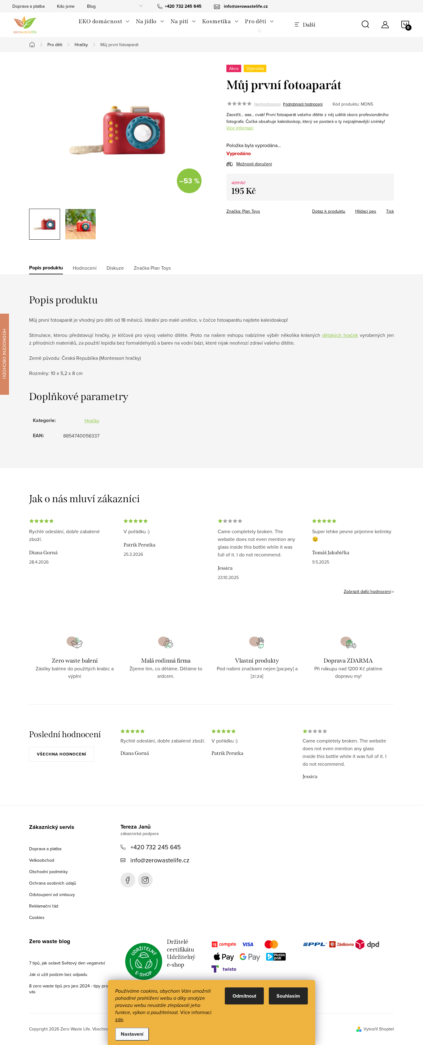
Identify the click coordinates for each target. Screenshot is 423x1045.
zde (119, 1019)
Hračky (92, 420)
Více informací (239, 128)
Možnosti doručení (254, 164)
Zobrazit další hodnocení (367, 591)
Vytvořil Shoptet (379, 1029)
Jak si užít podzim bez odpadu (58, 974)
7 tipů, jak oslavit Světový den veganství (67, 963)
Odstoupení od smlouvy (52, 894)
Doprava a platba (28, 6)
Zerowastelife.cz (127, 880)
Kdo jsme (66, 6)
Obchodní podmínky (48, 871)
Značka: (243, 211)
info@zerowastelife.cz (159, 860)
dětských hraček (340, 335)
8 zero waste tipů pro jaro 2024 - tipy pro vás (68, 989)
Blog (91, 6)
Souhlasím (288, 995)
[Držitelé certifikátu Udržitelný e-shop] (143, 961)
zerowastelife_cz (145, 880)
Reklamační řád (43, 906)
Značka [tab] (152, 267)
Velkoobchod (41, 860)
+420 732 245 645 (155, 847)
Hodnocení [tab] (85, 267)
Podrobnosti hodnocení (303, 104)
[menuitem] (104, 21)
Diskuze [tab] (115, 267)
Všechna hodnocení (61, 754)
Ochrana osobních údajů (52, 883)
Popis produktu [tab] (46, 267)
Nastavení (132, 1034)
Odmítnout (244, 995)
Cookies (37, 917)
